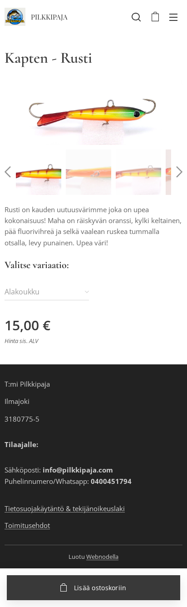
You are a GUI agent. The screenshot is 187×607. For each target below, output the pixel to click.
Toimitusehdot (27, 525)
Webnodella (102, 556)
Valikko (173, 17)
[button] (136, 16)
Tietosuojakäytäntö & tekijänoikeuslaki (65, 508)
